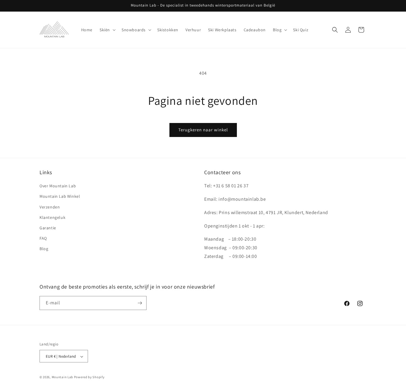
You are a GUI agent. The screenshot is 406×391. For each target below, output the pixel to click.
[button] (107, 30)
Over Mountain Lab (58, 186)
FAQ (43, 238)
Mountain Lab (62, 377)
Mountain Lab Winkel (60, 196)
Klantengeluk (52, 217)
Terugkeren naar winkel (203, 130)
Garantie (48, 227)
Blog (44, 248)
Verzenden (50, 207)
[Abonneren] (139, 303)
